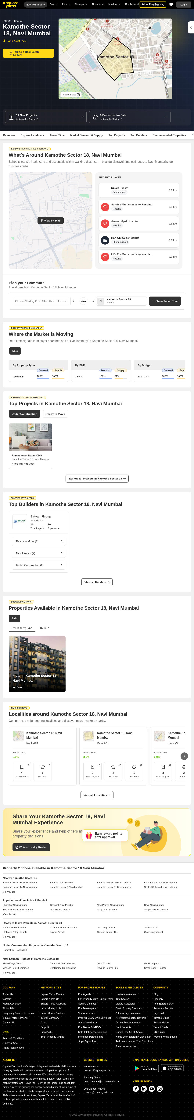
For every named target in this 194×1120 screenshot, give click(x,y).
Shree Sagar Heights (155, 968)
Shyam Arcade (57, 932)
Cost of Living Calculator (129, 1008)
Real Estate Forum (163, 1003)
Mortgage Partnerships (90, 1036)
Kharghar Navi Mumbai (15, 905)
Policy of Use (10, 1043)
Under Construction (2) (30, 565)
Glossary (158, 999)
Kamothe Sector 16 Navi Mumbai (114, 882)
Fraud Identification (13, 1047)
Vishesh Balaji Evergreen (16, 968)
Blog (155, 994)
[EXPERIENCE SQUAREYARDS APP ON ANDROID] (146, 1071)
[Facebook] (136, 1089)
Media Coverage (12, 1003)
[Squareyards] (10, 5)
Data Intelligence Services (92, 1032)
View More (9, 891)
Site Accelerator (87, 1013)
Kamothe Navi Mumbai (62, 882)
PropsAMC (46, 1032)
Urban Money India (51, 1008)
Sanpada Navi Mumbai (156, 909)
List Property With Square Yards (95, 999)
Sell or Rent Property (152, 4)
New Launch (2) (25, 553)
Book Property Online (52, 1036)
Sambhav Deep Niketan (62, 963)
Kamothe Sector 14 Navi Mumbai (20, 887)
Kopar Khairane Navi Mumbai (18, 909)
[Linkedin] (144, 1089)
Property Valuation (126, 994)
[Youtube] (152, 1089)
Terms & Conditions (13, 1038)
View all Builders (95, 582)
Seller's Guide (161, 1022)
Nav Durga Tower (106, 927)
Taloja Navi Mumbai (107, 909)
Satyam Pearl (151, 927)
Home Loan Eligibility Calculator (133, 1036)
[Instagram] (160, 1089)
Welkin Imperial (152, 963)
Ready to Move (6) (27, 541)
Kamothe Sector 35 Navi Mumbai (20, 882)
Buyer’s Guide (161, 1017)
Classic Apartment (153, 932)
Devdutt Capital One (107, 968)
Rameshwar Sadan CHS (15, 950)
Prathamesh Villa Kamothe (63, 927)
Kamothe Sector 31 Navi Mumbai (114, 887)
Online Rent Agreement (128, 1022)
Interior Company (50, 1017)
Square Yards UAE (51, 999)
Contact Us (9, 1022)
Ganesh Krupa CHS (107, 932)
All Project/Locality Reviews (131, 1017)
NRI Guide (159, 1032)
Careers (7, 999)
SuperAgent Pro (87, 1041)
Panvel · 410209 (13, 20)
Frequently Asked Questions (18, 1013)
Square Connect (87, 1003)
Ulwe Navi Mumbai (154, 905)
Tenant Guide (160, 1027)
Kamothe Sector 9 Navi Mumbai (66, 887)
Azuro (44, 1022)
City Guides (159, 1013)
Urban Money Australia (53, 1013)
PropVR (45, 1027)
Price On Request (23, 463)
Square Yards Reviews (15, 1017)
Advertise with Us (88, 1022)
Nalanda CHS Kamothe (15, 927)
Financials (8, 1008)
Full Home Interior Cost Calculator (134, 1041)
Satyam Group (41, 516)
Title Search (122, 999)
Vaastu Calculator (125, 1003)
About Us (8, 994)
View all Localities (95, 795)
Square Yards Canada (52, 994)
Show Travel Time (167, 301)
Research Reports (163, 1008)
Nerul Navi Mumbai (60, 909)
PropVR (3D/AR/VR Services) (94, 1017)
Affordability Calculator (128, 1013)
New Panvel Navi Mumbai (110, 905)
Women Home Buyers (165, 1036)
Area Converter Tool (127, 1046)
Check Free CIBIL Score (129, 1032)
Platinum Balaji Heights (15, 932)
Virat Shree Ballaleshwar (63, 968)
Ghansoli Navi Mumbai (62, 905)
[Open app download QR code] (191, 27)
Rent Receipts (123, 1027)
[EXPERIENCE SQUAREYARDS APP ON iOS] (172, 1071)
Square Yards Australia (53, 1003)
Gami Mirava (103, 963)
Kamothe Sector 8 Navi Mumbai (160, 882)
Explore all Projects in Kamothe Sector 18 (95, 478)
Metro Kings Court (12, 963)
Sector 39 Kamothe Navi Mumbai (161, 887)
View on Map (52, 220)
